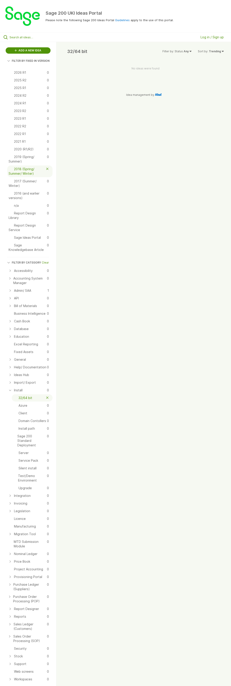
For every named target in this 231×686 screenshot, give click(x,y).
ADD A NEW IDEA (29, 50)
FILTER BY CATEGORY (26, 262)
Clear (45, 262)
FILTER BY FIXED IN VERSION (31, 60)
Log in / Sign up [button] (212, 37)
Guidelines (122, 20)
